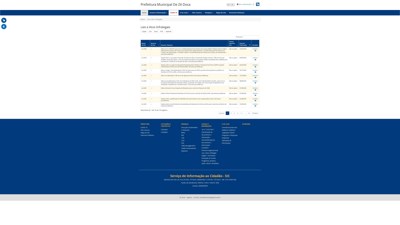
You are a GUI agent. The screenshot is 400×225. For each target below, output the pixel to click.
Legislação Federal (228, 133)
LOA (182, 138)
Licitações (164, 132)
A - (233, 5)
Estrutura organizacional (210, 150)
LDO (182, 140)
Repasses (184, 151)
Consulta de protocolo (229, 127)
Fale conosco (197, 13)
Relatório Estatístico (228, 130)
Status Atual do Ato (232, 43)
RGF (182, 135)
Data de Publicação (243, 44)
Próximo (255, 113)
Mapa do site (221, 13)
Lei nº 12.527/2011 (208, 130)
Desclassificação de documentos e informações (208, 142)
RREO (183, 133)
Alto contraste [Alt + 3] (246, 4)
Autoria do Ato (153, 44)
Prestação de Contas (209, 158)
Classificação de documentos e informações (207, 134)
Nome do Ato (144, 44)
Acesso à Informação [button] (158, 13)
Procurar (239, 37)
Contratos (164, 130)
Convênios (205, 148)
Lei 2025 (144, 70)
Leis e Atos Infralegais (209, 153)
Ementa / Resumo (167, 45)
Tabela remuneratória (188, 148)
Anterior (221, 113)
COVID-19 (173, 13)
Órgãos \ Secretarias (208, 156)
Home (145, 13)
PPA (182, 143)
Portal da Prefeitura (236, 13)
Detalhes (255, 49)
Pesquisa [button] (208, 13)
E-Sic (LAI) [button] (184, 13)
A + (229, 5)
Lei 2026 (144, 49)
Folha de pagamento (188, 146)
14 (249, 113)
